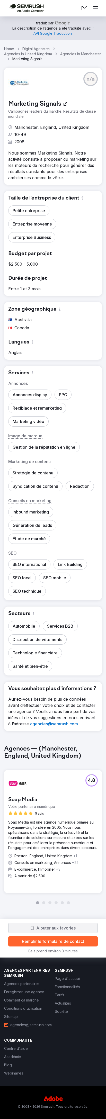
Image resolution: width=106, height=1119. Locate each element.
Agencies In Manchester (80, 54)
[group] (53, 824)
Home (9, 49)
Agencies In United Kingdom (28, 54)
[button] (90, 79)
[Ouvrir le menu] (96, 8)
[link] (84, 8)
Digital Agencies (36, 49)
